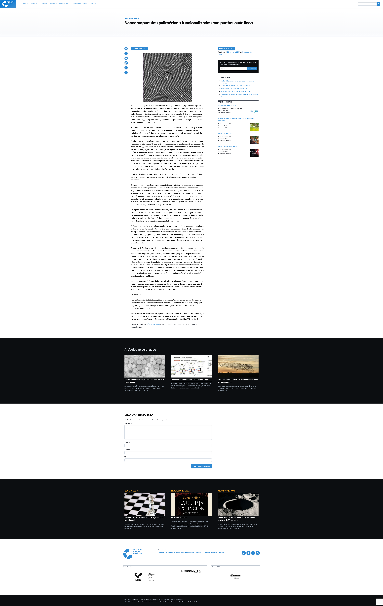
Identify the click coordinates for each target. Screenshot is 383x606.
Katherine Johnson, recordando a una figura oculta (236, 91)
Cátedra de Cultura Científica (191, 553)
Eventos (177, 553)
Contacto (221, 553)
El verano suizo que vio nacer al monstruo (234, 88)
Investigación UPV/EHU (131, 18)
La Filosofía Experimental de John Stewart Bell (235, 86)
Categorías (169, 553)
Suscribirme (252, 69)
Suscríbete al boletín (210, 553)
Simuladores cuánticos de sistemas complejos (190, 379)
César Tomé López (153, 324)
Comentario (128, 423)
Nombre (127, 442)
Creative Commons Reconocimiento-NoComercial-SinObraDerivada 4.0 (179, 602)
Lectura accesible (139, 49)
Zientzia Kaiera (131, 491)
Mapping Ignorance (226, 491)
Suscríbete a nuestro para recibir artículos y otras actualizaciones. (238, 63)
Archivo (161, 553)
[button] (126, 48)
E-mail (127, 450)
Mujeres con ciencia (180, 491)
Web (125, 457)
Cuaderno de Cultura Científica (139, 602)
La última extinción (179, 518)
